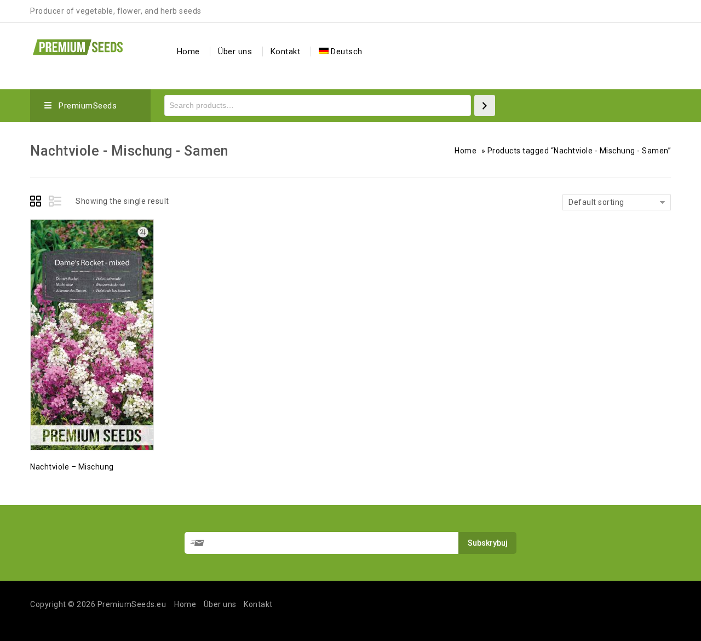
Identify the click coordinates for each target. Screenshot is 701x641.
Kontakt (286, 51)
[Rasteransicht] (37, 203)
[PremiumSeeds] (77, 46)
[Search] (484, 105)
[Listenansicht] (56, 203)
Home (188, 51)
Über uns (235, 51)
